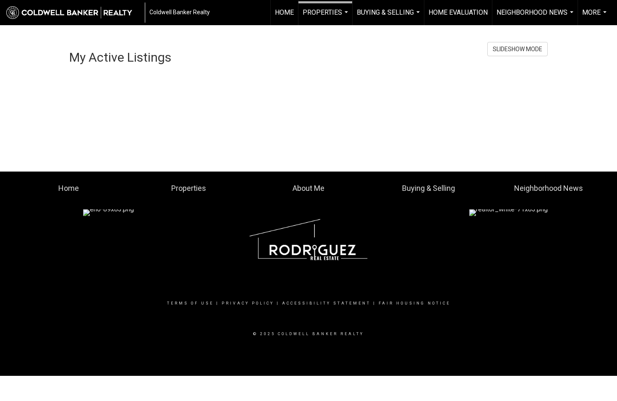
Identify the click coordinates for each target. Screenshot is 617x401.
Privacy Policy (248, 303)
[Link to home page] (73, 12)
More (595, 16)
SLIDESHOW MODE (517, 49)
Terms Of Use (190, 303)
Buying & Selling (389, 16)
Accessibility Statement (326, 303)
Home (284, 12)
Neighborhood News (536, 16)
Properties (326, 16)
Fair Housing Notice (414, 303)
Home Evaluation (458, 12)
